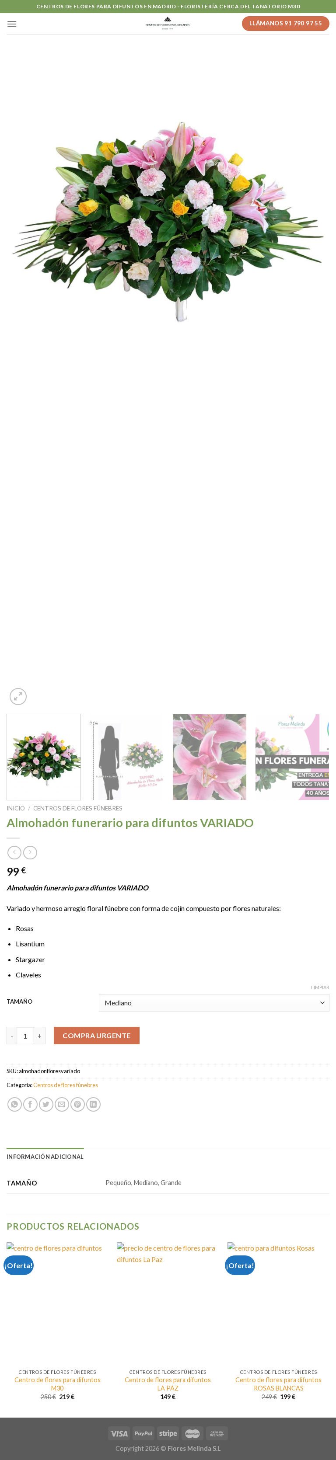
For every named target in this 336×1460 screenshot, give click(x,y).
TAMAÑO (19, 1002)
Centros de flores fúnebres (77, 808)
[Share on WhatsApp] (14, 1104)
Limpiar (320, 987)
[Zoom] (18, 696)
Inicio (16, 808)
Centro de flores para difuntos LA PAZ (168, 1384)
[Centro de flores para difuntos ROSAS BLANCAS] (278, 1303)
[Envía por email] (62, 1104)
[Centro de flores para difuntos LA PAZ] (168, 1303)
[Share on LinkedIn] (93, 1104)
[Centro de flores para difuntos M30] (57, 1303)
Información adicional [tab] (45, 1156)
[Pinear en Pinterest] (77, 1104)
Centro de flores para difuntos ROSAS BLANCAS (278, 1384)
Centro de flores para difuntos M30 (57, 1384)
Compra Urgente (97, 1035)
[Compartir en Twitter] (46, 1104)
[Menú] (12, 24)
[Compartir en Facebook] (30, 1104)
